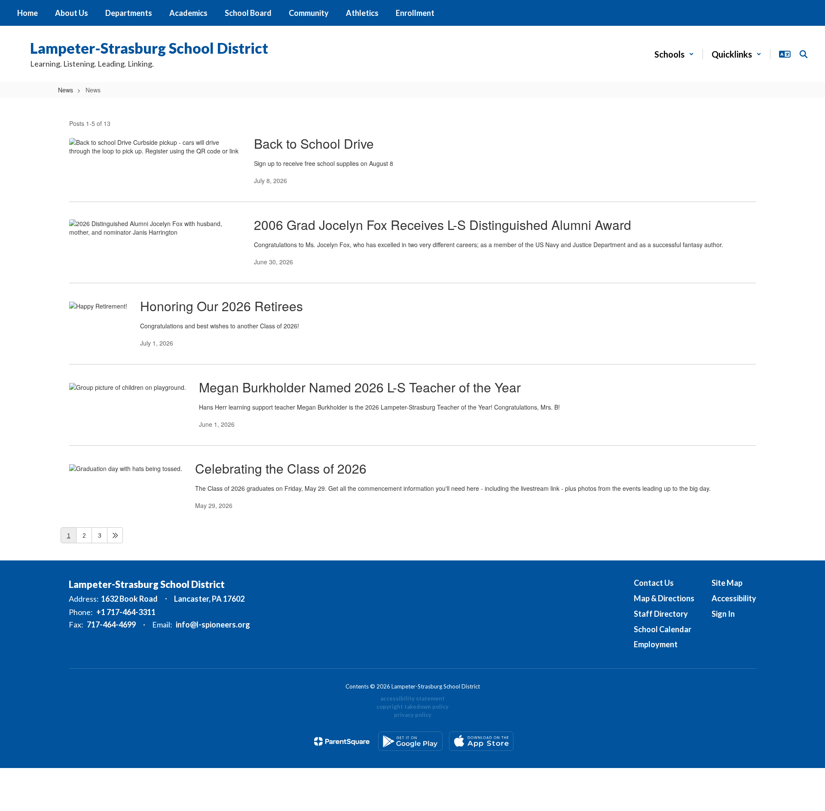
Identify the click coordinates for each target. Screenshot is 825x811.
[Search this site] (803, 54)
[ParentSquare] (342, 741)
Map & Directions (664, 598)
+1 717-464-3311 (126, 612)
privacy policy (412, 714)
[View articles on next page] (114, 535)
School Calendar (662, 629)
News (65, 90)
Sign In (723, 613)
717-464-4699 (111, 624)
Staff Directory (661, 613)
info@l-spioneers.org (213, 624)
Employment (656, 644)
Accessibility (734, 598)
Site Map (727, 583)
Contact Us (654, 583)
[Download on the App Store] (481, 741)
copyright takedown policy (412, 706)
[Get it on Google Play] (410, 741)
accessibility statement (412, 698)
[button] (674, 54)
